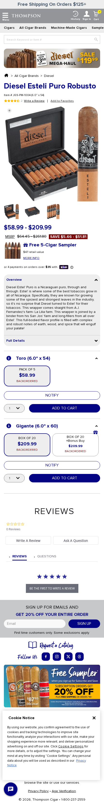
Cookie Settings (71, 746)
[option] (11, 211)
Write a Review (34, 101)
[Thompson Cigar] (26, 15)
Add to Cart (64, 408)
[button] (9, 111)
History (75, 19)
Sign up (84, 623)
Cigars (9, 28)
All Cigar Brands (32, 28)
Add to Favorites (62, 101)
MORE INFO (31, 258)
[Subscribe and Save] (52, 686)
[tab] (28, 540)
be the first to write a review (52, 588)
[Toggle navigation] (5, 15)
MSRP (10, 236)
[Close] (94, 718)
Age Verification (64, 791)
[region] (51, 745)
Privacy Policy (38, 791)
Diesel (49, 76)
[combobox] (52, 39)
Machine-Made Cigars (69, 28)
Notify (52, 395)
